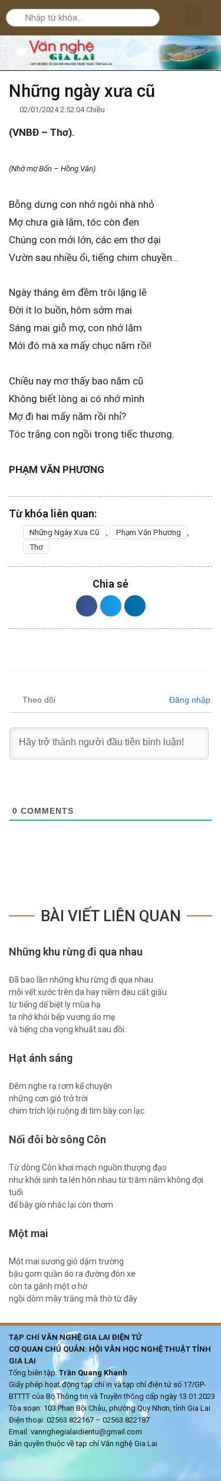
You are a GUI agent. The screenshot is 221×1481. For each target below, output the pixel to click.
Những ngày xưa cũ (64, 532)
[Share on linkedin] (135, 605)
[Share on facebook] (86, 605)
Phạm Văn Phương (148, 532)
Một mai (28, 1233)
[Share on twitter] (110, 605)
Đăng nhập (188, 699)
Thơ (36, 547)
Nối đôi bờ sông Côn (57, 1139)
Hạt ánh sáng (40, 1058)
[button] (193, 15)
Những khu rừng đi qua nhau (77, 951)
